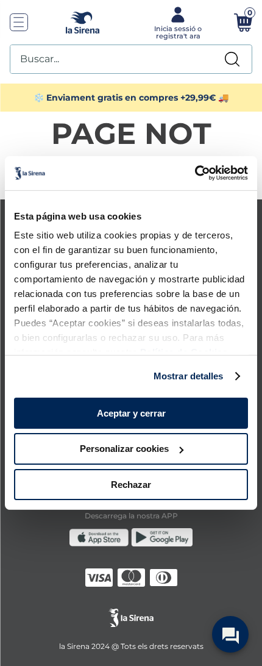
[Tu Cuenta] (176, 22)
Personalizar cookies (124, 448)
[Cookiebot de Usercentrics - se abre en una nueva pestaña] (194, 173)
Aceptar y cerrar (131, 412)
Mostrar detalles (189, 376)
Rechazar (131, 484)
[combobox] (131, 59)
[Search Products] (232, 59)
